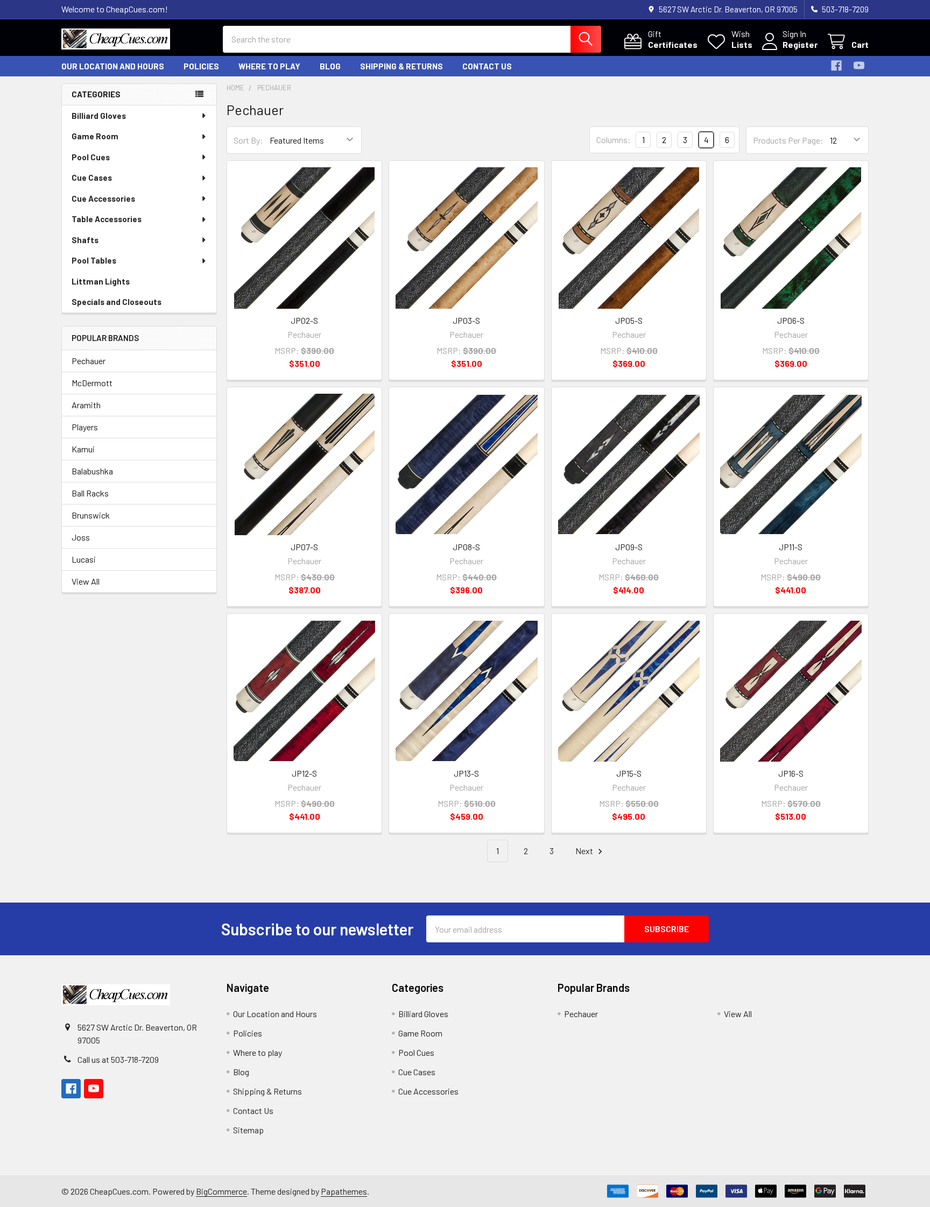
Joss (81, 537)
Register (800, 44)
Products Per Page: (788, 140)
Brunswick (91, 515)
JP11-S (790, 547)
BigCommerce (221, 1191)
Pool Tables (94, 260)
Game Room (95, 136)
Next (585, 851)
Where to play (269, 66)
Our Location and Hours (112, 66)
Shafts (85, 240)
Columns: (613, 139)
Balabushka (92, 471)
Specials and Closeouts (116, 302)
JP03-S (466, 320)
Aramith (86, 405)
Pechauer (88, 361)
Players (85, 427)
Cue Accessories (103, 198)
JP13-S (466, 773)
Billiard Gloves (99, 115)
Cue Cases (92, 177)
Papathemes (344, 1191)
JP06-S (791, 320)
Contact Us (487, 66)
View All (86, 581)
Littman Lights (101, 281)
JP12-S (304, 773)
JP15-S (629, 773)
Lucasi (84, 559)
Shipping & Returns (401, 66)
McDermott (92, 383)
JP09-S (629, 547)
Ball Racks (90, 493)
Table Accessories (107, 219)
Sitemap (248, 1130)
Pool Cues (91, 157)
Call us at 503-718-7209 (118, 1059)
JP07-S (304, 547)
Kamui (83, 449)
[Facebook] (836, 65)
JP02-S (304, 320)
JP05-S (629, 320)
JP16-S (791, 773)
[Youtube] (859, 65)
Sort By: (248, 140)
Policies (201, 66)
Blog (330, 66)
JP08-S (466, 547)
